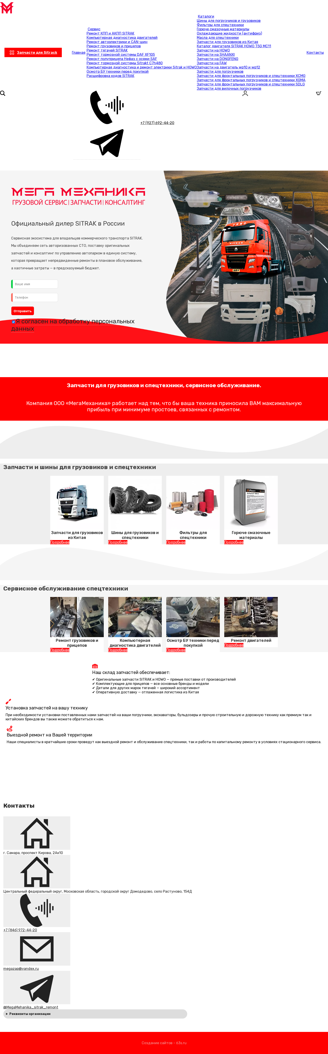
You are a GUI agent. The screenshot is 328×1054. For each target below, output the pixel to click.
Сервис (94, 29)
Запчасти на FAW (212, 63)
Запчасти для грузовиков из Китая (227, 42)
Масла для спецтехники (218, 37)
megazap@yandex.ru (21, 969)
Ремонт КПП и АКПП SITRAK (110, 33)
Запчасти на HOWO (213, 50)
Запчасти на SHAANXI (216, 54)
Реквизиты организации (29, 1014)
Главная (78, 52)
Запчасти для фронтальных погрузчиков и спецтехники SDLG (251, 84)
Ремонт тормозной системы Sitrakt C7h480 (125, 63)
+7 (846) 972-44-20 (20, 930)
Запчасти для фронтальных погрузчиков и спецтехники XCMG (251, 76)
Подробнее (59, 542)
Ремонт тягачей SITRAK (107, 50)
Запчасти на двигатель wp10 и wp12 (228, 67)
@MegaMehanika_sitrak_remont (30, 1007)
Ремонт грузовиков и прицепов (114, 46)
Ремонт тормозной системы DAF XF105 (121, 54)
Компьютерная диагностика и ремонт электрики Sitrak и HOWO (142, 67)
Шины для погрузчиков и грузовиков (229, 21)
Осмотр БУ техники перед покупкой (118, 71)
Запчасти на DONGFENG (217, 59)
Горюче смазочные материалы (223, 29)
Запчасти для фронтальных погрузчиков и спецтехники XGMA (251, 80)
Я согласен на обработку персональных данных (73, 325)
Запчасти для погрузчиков (220, 71)
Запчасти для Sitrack (37, 52)
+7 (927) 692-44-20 (157, 123)
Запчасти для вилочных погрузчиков (229, 88)
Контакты (315, 52)
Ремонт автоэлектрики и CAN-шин (117, 42)
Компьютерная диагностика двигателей (122, 37)
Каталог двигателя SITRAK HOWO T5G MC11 (234, 46)
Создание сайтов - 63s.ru (164, 1043)
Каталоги (206, 16)
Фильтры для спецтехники (220, 25)
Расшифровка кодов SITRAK (110, 76)
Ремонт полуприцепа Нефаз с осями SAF (122, 59)
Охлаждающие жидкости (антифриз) (229, 33)
